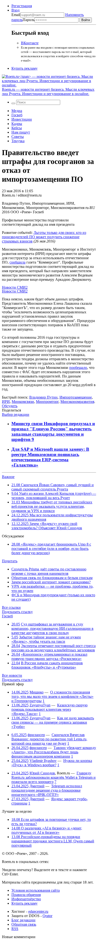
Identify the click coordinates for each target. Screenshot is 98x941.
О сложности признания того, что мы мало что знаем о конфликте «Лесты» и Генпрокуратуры (52, 696)
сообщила (17, 262)
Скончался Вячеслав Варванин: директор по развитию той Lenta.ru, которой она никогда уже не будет (49, 739)
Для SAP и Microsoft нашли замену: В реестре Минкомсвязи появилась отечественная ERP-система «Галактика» (50, 457)
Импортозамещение (75, 397)
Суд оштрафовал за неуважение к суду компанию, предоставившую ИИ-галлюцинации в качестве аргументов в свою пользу (52, 628)
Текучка (17, 141)
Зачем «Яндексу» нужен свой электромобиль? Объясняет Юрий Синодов (46, 526)
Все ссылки (11, 607)
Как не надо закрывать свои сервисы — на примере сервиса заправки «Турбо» (52, 722)
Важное (8, 477)
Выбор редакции (15, 414)
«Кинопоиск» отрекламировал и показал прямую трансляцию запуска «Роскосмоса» (49, 656)
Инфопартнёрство (26, 899)
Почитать (9, 561)
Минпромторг (47, 402)
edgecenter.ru (38, 911)
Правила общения (26, 895)
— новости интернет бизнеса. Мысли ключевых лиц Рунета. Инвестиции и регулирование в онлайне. (48, 91)
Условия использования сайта (35, 890)
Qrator (47, 916)
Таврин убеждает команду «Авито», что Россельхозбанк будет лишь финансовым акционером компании (53, 752)
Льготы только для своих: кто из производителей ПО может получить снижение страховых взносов (44, 237)
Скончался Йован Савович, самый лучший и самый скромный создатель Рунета (52, 487)
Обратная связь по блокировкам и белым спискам (52, 578)
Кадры (16, 124)
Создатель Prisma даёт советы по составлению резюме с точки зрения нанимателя (48, 571)
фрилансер (36, 735)
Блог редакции (23, 920)
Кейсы (16, 128)
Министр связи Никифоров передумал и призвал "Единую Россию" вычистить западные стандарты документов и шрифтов (53, 431)
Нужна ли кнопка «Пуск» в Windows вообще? (51, 763)
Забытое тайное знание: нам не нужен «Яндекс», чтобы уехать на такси (46, 639)
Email (15, 15)
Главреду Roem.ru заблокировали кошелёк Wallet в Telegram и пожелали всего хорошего (53, 777)
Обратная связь (23, 924)
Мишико (36, 692)
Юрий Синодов (42, 773)
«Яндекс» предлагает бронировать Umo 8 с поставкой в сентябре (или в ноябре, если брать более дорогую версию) (51, 548)
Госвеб (16, 115)
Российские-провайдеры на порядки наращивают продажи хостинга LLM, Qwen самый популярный (52, 841)
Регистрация (21, 6)
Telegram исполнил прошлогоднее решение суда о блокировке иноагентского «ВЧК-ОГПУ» (46, 790)
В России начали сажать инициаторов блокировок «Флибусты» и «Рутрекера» (47, 665)
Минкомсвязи (23, 402)
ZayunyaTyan (39, 705)
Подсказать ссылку (17, 612)
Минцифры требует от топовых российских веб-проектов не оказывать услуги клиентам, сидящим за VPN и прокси (51, 506)
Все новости (12, 675)
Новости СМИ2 (15, 287)
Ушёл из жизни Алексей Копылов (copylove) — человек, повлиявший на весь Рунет (53, 495)
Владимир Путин (43, 397)
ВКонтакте (30, 43)
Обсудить (9, 406)
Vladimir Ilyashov (43, 761)
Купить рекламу (24, 68)
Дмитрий (36, 786)
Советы (17, 137)
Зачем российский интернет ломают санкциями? (51, 582)
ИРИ (6, 402)
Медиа (16, 111)
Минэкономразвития (77, 402)
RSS (14, 929)
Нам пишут (20, 132)
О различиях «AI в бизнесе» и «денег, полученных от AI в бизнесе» (46, 830)
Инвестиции (21, 119)
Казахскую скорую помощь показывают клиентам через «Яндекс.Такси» (49, 709)
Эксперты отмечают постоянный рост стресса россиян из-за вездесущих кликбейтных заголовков (53, 648)
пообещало (78, 368)
